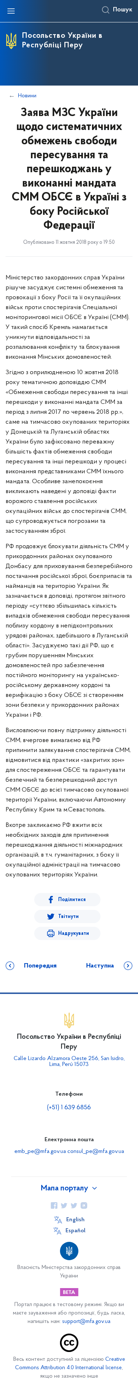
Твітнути (68, 916)
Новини (27, 96)
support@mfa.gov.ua (86, 1321)
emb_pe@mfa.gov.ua (40, 1151)
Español (75, 1231)
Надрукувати (73, 933)
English (75, 1220)
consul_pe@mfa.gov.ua (95, 1151)
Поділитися (72, 900)
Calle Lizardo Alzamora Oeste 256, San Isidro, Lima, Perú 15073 (69, 1061)
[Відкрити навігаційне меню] (11, 11)
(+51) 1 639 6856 (69, 1107)
